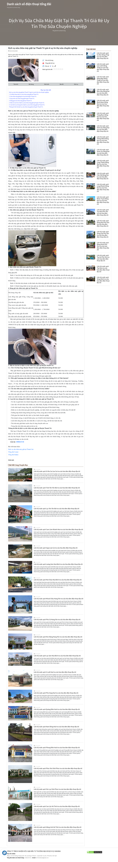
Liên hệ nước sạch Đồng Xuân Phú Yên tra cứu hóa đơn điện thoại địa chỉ (103, 246)
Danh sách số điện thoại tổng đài (29, 4)
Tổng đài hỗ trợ (49, 63)
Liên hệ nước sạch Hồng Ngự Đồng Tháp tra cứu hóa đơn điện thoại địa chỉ (103, 80)
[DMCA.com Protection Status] (98, 852)
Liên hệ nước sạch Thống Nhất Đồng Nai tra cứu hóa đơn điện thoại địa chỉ (103, 140)
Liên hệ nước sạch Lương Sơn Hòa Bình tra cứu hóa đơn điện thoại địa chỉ (58, 564)
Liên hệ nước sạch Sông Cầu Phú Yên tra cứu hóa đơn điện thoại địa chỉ (103, 234)
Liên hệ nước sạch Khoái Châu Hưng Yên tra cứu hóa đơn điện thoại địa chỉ (58, 599)
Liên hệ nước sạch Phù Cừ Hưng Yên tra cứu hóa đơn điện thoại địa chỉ (57, 619)
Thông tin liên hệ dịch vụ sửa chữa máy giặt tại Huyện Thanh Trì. (26, 107)
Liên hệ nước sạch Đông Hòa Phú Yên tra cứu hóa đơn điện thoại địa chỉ (103, 223)
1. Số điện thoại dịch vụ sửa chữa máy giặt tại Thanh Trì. (24, 94)
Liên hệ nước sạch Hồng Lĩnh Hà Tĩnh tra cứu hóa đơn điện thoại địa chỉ (57, 827)
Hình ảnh (46, 84)
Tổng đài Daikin (13, 454)
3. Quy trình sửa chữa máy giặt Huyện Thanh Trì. (22, 98)
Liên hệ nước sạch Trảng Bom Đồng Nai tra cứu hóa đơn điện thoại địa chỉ (103, 116)
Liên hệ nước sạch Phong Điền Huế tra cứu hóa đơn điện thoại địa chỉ (57, 747)
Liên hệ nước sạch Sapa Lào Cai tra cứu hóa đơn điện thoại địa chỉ (55, 548)
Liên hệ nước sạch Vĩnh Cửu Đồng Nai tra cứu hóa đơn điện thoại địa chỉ (103, 128)
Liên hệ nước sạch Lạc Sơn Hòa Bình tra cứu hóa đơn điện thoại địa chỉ (57, 656)
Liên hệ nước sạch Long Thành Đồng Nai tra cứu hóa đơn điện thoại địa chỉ (103, 164)
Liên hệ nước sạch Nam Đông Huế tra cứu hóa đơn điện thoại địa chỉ (56, 727)
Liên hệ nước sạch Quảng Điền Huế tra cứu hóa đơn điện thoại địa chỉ (57, 709)
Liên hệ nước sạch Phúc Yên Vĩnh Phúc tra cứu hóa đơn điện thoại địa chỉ (58, 768)
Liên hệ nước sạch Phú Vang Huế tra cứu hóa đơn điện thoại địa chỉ (56, 693)
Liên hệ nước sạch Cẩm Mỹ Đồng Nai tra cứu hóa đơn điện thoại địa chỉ (103, 176)
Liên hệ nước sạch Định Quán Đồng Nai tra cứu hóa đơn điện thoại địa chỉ (103, 103)
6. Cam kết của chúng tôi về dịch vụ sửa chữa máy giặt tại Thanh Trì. (27, 105)
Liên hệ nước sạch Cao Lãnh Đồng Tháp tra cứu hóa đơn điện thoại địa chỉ (103, 67)
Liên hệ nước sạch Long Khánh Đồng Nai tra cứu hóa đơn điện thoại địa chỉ (103, 187)
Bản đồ (61, 84)
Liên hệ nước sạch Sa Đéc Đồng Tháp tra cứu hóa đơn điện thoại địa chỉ (103, 55)
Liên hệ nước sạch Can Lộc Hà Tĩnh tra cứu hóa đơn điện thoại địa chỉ (57, 806)
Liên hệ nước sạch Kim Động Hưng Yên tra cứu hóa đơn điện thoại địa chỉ (58, 637)
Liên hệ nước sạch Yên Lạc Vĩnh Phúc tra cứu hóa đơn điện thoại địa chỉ (57, 789)
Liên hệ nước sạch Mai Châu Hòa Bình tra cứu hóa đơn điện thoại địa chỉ (58, 580)
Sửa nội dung (49, 60)
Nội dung (31, 84)
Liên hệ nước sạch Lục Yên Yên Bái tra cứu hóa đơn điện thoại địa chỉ (56, 509)
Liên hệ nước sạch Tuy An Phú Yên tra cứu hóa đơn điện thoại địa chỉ (103, 258)
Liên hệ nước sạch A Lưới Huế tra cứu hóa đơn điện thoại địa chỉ (55, 672)
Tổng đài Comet (13, 452)
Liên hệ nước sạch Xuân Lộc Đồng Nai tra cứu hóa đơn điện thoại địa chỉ (103, 152)
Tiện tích (15, 84)
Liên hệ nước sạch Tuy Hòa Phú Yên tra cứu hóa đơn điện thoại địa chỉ (103, 212)
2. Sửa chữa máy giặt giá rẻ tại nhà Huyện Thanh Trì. (23, 96)
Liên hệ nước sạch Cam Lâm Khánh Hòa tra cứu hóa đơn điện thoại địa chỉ (58, 529)
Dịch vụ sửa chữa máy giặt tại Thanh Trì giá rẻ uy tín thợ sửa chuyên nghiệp (29, 92)
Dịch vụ (76, 84)
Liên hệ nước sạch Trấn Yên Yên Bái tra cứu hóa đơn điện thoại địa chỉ (57, 488)
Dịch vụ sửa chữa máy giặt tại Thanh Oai (20, 449)
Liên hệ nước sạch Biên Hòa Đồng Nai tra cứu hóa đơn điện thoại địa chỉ (103, 92)
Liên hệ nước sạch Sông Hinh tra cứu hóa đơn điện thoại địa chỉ (103, 280)
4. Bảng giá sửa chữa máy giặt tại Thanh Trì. (20, 100)
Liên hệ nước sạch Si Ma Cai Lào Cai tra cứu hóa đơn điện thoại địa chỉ (57, 471)
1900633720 (20, 442)
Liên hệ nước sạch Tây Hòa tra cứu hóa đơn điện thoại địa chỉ (103, 269)
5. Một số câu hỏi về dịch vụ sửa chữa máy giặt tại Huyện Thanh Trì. (26, 103)
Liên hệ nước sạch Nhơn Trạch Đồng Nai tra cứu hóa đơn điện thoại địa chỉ (103, 200)
